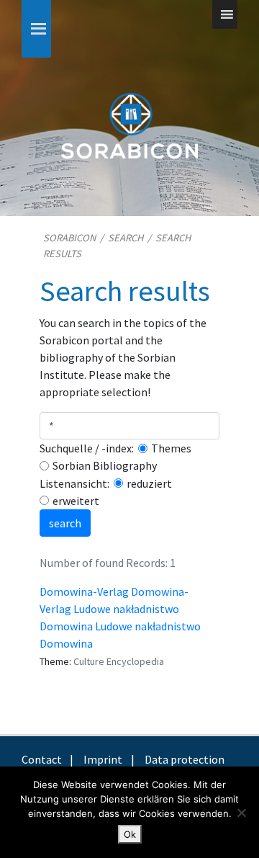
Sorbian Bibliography (105, 465)
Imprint (102, 759)
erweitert (76, 500)
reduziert (149, 483)
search (65, 523)
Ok (130, 834)
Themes (171, 448)
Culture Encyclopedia (118, 661)
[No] (241, 812)
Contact (42, 759)
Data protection (184, 759)
